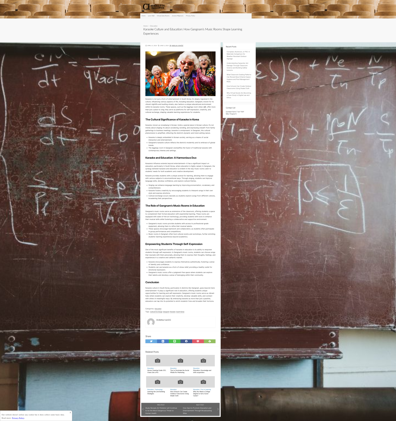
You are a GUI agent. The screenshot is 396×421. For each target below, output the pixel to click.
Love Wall (151, 16)
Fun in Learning (206, 389)
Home (143, 16)
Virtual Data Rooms (163, 16)
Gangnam (166, 312)
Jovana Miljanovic (177, 16)
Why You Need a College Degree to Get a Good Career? (201, 394)
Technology (159, 389)
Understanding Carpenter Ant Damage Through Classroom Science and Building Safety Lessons (237, 66)
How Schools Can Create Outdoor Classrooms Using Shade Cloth (179, 394)
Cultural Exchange (156, 312)
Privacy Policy (190, 16)
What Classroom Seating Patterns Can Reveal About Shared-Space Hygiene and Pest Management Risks (239, 78)
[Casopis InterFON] (154, 6)
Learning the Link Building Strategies (156, 393)
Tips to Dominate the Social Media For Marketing (179, 371)
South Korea (180, 312)
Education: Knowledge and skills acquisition (202, 371)
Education (153, 26)
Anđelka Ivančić (177, 45)
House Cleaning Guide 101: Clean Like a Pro (156, 371)
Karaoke (173, 312)
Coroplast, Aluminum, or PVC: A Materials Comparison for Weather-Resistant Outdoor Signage (238, 55)
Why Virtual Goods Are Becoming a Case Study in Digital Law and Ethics (239, 95)
